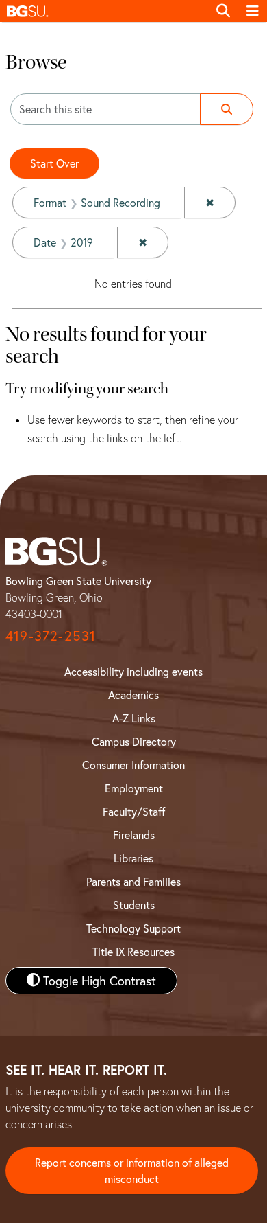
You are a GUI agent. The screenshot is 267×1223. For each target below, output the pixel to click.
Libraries (133, 858)
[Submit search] (226, 109)
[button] (104, 11)
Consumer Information (133, 764)
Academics (133, 694)
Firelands (134, 834)
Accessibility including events (133, 671)
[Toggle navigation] (252, 11)
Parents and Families (133, 881)
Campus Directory (134, 741)
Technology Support (133, 928)
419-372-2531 (50, 635)
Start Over (54, 163)
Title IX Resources (133, 951)
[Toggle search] (223, 11)
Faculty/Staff (134, 811)
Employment (134, 788)
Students (134, 905)
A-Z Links (133, 718)
